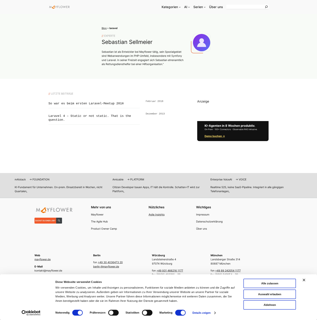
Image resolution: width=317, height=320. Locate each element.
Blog (104, 28)
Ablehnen (270, 304)
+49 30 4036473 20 (110, 262)
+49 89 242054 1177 (228, 270)
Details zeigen (201, 312)
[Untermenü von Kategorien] (180, 7)
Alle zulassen (269, 283)
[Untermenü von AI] (189, 7)
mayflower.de (42, 259)
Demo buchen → (215, 136)
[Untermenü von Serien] (205, 7)
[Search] (266, 7)
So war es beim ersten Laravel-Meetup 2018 (86, 103)
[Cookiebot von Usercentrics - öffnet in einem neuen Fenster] (31, 313)
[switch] (113, 313)
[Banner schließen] (304, 280)
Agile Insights (157, 214)
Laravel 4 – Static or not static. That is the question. (89, 117)
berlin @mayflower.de (106, 266)
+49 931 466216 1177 (169, 270)
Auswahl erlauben (269, 294)
